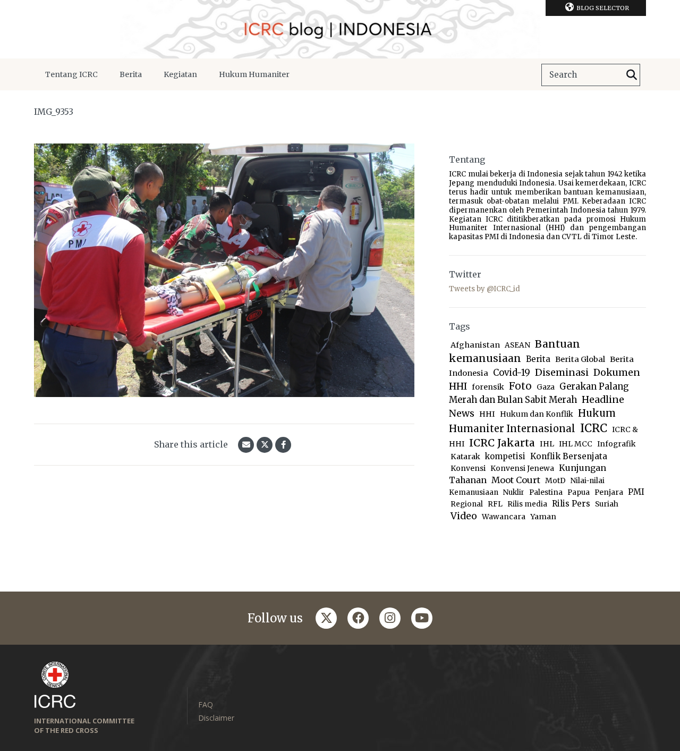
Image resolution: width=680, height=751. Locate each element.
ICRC (593, 428)
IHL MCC (575, 444)
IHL (547, 444)
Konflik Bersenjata (568, 456)
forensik (488, 387)
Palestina (546, 492)
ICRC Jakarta (502, 442)
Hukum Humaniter (254, 74)
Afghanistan (475, 345)
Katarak (465, 456)
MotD (555, 480)
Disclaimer (216, 718)
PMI (636, 492)
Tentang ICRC (71, 74)
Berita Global (580, 359)
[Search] (632, 75)
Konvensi (468, 468)
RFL (495, 504)
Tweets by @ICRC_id (484, 288)
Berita (131, 74)
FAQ (205, 704)
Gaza (546, 387)
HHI (487, 414)
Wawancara (503, 516)
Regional (466, 504)
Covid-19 (511, 372)
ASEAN (517, 345)
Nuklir (513, 492)
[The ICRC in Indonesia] (340, 29)
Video (463, 516)
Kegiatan (180, 74)
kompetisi (505, 456)
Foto (520, 386)
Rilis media (527, 504)
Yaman (543, 516)
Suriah (606, 504)
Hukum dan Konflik (536, 414)
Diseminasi (562, 372)
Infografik (616, 444)
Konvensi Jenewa (522, 468)
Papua (578, 492)
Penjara (608, 492)
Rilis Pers (571, 504)
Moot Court (515, 480)
